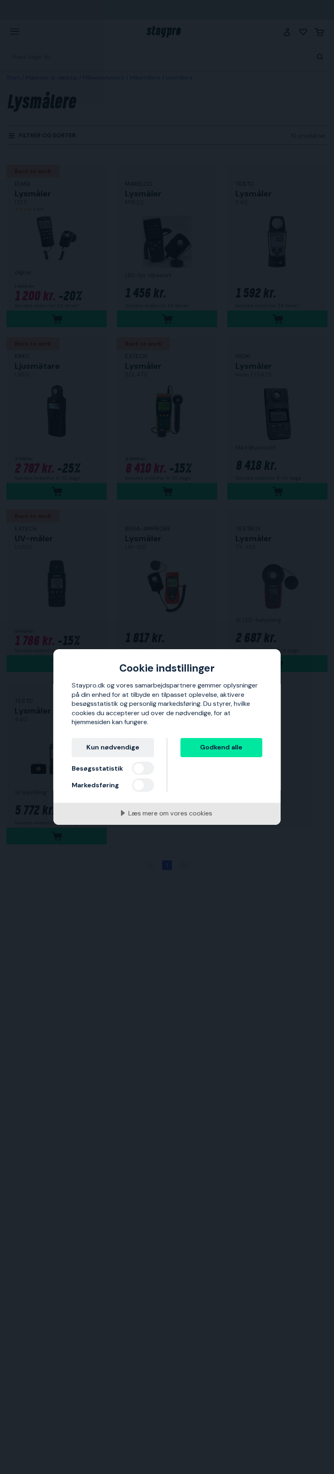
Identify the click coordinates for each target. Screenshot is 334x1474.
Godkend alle (221, 747)
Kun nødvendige (112, 747)
